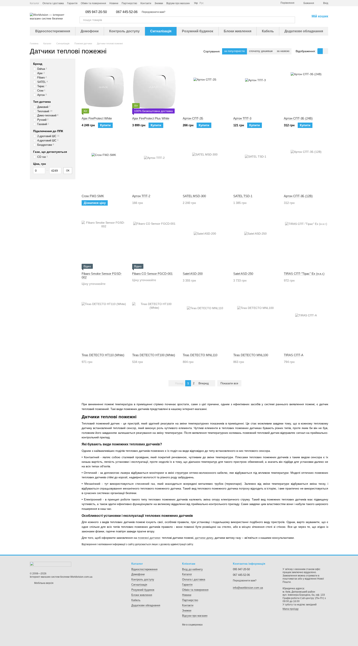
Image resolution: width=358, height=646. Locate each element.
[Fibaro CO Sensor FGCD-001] (154, 243)
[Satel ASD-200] (205, 243)
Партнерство (129, 3)
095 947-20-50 (96, 12)
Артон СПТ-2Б (193, 118)
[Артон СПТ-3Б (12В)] (306, 165)
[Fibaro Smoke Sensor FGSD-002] (104, 243)
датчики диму (204, 537)
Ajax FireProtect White (97, 118)
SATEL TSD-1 (242, 196)
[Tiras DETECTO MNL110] (205, 324)
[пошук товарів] (291, 20)
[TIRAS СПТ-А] (306, 324)
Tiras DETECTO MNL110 (200, 355)
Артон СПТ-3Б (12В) (298, 196)
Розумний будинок (197, 31)
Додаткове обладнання (303, 31)
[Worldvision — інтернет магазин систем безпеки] (50, 564)
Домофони (90, 31)
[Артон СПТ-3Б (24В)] (306, 87)
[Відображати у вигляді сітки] (320, 51)
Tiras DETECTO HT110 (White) (103, 355)
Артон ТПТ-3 (242, 118)
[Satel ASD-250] (255, 243)
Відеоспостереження (52, 31)
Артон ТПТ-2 (141, 196)
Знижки (159, 3)
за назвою (283, 51)
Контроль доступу (124, 31)
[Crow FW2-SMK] (104, 165)
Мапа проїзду (291, 608)
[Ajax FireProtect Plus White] (154, 87)
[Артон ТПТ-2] (154, 165)
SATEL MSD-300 (194, 196)
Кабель (268, 31)
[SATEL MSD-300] (205, 165)
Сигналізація (160, 31)
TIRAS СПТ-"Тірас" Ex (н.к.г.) (304, 273)
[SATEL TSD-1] (255, 165)
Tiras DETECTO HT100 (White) (153, 355)
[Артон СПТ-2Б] (205, 87)
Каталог (34, 3)
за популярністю (234, 51)
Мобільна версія (43, 583)
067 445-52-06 (127, 12)
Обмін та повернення (93, 3)
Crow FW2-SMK (93, 196)
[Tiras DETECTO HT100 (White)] (154, 324)
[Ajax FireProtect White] (104, 87)
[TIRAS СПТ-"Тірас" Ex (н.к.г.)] (306, 243)
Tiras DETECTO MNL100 (250, 355)
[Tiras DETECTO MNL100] (255, 324)
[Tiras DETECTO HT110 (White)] (104, 324)
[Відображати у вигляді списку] (325, 51)
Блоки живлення (237, 31)
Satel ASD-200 (193, 273)
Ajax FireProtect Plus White (150, 118)
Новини (113, 3)
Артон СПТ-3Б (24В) (298, 118)
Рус (202, 3)
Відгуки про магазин (178, 3)
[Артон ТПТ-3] (255, 87)
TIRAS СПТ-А (293, 355)
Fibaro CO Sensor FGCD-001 (152, 273)
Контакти (145, 3)
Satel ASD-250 (243, 273)
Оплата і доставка (53, 3)
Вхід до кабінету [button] (192, 569)
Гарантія (72, 3)
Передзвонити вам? (153, 12)
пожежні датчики (149, 537)
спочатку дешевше (261, 51)
